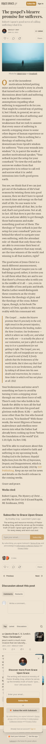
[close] (39, 658)
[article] (23, 641)
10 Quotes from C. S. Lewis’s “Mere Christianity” (16, 635)
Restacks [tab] (19, 594)
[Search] (41, 626)
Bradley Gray (13, 30)
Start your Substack (18, 736)
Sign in (40, 3)
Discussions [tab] (21, 626)
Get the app (33, 736)
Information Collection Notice (27, 546)
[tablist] (13, 594)
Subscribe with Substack (25, 710)
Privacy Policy (31, 721)
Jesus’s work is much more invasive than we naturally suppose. (13, 641)
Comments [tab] (8, 594)
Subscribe (31, 3)
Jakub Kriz (21, 74)
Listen (40, 31)
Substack (12, 741)
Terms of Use (35, 543)
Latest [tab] (11, 626)
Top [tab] (5, 626)
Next (37, 576)
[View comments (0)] (13, 38)
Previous (10, 576)
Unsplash (33, 74)
